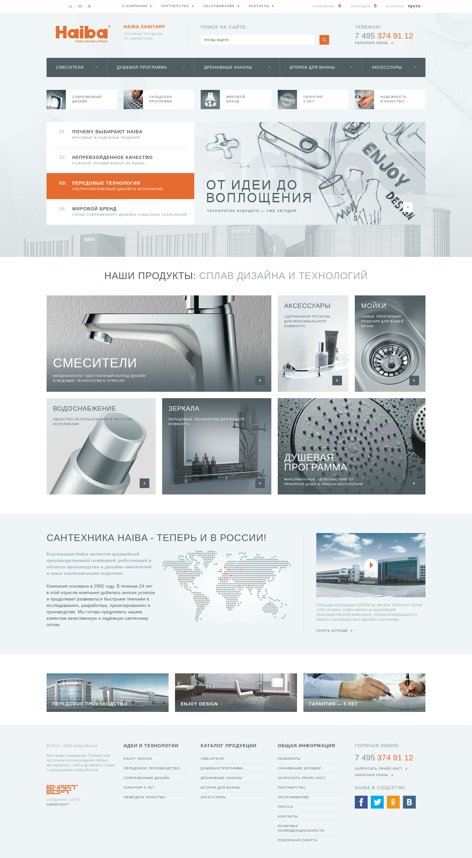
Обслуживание (293, 797)
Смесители (70, 67)
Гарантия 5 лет (139, 787)
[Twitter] (377, 802)
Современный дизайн (147, 778)
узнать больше (332, 630)
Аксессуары (387, 67)
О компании (134, 6)
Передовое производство (152, 768)
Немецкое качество (145, 797)
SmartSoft (58, 804)
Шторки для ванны (312, 67)
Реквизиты (289, 758)
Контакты (288, 816)
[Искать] (324, 40)
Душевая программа (142, 67)
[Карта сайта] (89, 6)
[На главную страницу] (83, 34)
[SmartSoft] (62, 787)
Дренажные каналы (228, 67)
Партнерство (292, 787)
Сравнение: (324, 6)
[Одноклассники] (393, 802)
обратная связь (372, 43)
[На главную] (70, 6)
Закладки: (361, 6)
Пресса (285, 807)
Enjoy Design (138, 758)
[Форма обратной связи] (80, 6)
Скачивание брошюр (299, 768)
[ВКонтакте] (409, 802)
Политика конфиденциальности (301, 828)
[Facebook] (361, 802)
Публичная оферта (298, 840)
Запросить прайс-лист (302, 778)
